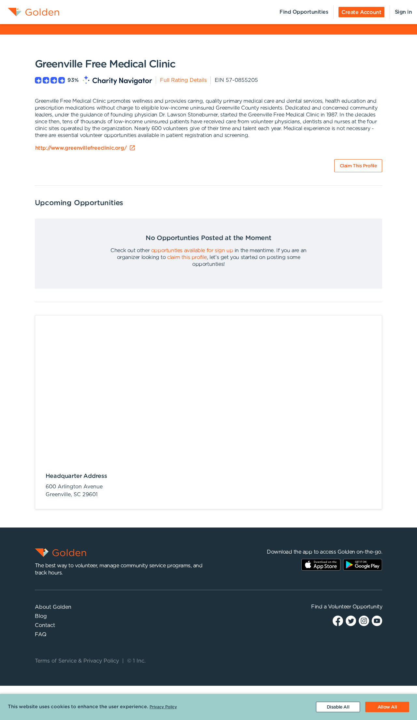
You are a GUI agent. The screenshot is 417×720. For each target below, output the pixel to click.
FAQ (41, 634)
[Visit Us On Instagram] (364, 620)
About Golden (53, 607)
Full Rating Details (183, 80)
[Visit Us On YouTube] (377, 620)
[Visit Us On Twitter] (351, 620)
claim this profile (187, 257)
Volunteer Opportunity (355, 606)
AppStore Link (320, 564)
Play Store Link (362, 564)
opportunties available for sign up (192, 250)
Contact (45, 625)
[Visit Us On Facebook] (338, 620)
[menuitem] (29, 12)
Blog (41, 616)
